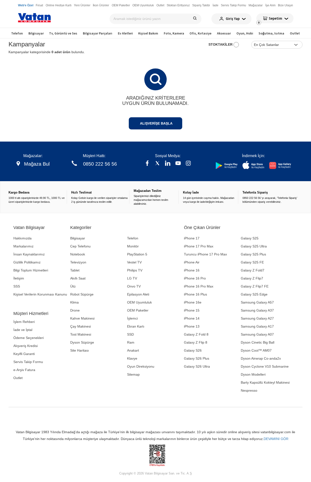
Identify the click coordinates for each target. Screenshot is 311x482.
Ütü (73, 286)
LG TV (132, 278)
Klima (74, 302)
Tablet (74, 270)
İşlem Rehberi (24, 322)
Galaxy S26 (193, 350)
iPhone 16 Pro (195, 278)
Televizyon (78, 262)
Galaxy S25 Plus (253, 254)
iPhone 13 (191, 326)
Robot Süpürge (82, 294)
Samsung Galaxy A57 (257, 302)
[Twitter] (157, 164)
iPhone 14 (191, 318)
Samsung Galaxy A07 (257, 334)
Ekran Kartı (135, 326)
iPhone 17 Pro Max (198, 246)
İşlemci (132, 318)
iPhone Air (191, 262)
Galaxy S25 (250, 238)
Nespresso (249, 390)
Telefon (17, 33)
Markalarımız (23, 246)
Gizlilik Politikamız (27, 262)
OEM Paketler (137, 310)
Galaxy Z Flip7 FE (254, 286)
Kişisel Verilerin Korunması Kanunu (40, 294)
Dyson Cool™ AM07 (256, 350)
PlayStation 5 (137, 254)
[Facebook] (147, 164)
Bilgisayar (36, 33)
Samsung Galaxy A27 (257, 318)
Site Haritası (79, 350)
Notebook (77, 254)
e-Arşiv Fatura (24, 370)
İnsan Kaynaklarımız (29, 254)
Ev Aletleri (125, 33)
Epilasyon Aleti (138, 294)
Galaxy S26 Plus (196, 358)
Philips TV (134, 270)
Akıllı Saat (78, 278)
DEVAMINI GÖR (276, 439)
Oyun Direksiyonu (140, 366)
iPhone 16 (191, 270)
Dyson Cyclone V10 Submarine (265, 366)
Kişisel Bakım (148, 33)
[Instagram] (188, 164)
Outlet (295, 33)
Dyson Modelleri (253, 374)
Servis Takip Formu (28, 362)
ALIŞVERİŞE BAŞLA (156, 123)
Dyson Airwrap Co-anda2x (261, 358)
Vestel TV (134, 262)
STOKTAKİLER (220, 44)
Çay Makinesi (80, 326)
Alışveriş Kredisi (25, 346)
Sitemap (133, 374)
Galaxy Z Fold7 (252, 270)
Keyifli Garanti (24, 354)
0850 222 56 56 (100, 164)
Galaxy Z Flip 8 (195, 342)
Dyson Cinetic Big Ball (257, 342)
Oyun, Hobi (244, 33)
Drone (75, 310)
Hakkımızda (22, 238)
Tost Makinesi (80, 334)
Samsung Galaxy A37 (257, 310)
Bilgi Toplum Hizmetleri (30, 270)
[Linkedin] (167, 164)
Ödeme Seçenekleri (28, 338)
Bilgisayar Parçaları (97, 33)
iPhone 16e (192, 302)
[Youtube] (178, 164)
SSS (16, 286)
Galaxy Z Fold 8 (196, 334)
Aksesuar (224, 33)
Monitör (133, 246)
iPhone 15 (191, 310)
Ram (130, 342)
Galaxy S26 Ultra (197, 366)
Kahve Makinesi (82, 318)
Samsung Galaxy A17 (257, 326)
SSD (130, 334)
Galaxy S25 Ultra (254, 246)
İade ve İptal (22, 330)
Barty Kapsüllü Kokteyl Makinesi (265, 382)
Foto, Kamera (174, 33)
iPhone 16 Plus (195, 294)
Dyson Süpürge (82, 342)
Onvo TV (134, 286)
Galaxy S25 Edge (254, 294)
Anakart (133, 350)
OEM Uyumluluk (139, 302)
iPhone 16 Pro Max (198, 286)
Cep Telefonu (80, 246)
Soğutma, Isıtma (271, 33)
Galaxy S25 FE (252, 262)
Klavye (132, 358)
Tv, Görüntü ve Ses (63, 33)
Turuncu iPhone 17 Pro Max (205, 254)
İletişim (18, 278)
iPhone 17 (191, 238)
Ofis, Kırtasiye (200, 33)
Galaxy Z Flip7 (252, 278)
